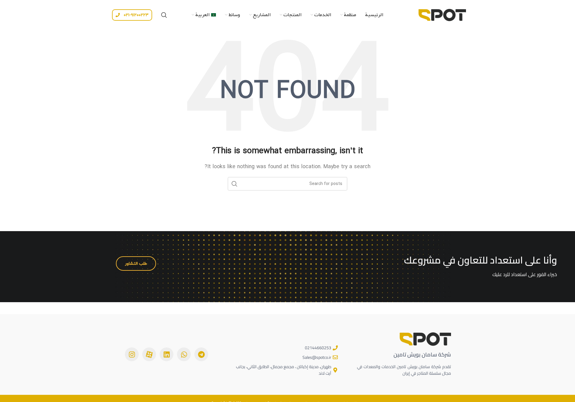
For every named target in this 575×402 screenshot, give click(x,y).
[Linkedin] (166, 354)
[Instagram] (132, 354)
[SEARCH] (234, 184)
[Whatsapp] (184, 354)
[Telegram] (201, 354)
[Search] (164, 15)
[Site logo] (442, 14)
